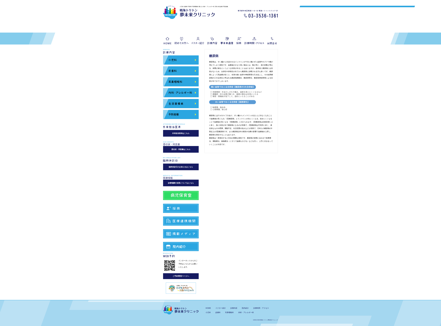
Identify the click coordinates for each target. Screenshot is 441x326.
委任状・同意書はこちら (180, 149)
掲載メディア (181, 234)
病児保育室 (181, 195)
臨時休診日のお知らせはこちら (181, 167)
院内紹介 (181, 247)
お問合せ (272, 41)
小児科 (181, 60)
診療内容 (212, 40)
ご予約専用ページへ (181, 276)
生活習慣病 (181, 103)
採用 (238, 40)
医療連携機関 (181, 221)
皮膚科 (181, 70)
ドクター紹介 (198, 40)
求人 (181, 209)
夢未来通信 (226, 40)
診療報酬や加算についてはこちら (181, 183)
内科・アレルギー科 (181, 92)
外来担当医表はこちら (180, 133)
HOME (167, 40)
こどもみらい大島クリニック (181, 288)
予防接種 (181, 114)
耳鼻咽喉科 (181, 81)
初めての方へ (182, 40)
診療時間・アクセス (261, 308)
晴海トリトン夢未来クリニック (189, 12)
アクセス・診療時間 (254, 40)
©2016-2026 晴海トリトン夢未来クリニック (265, 320)
